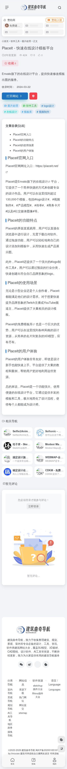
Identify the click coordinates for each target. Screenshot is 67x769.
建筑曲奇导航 (15, 640)
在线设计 (42, 181)
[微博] (29, 664)
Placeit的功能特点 (23, 140)
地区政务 (10, 725)
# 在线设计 (10, 111)
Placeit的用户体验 (23, 150)
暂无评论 (11, 483)
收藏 (12, 63)
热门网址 (22, 699)
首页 (6, 41)
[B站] (45, 664)
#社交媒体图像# (23, 211)
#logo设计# (41, 199)
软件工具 (15, 41)
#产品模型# (23, 205)
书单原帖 (54, 753)
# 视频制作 (43, 111)
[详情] (30, 433)
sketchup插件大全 (38, 687)
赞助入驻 (57, 20)
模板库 (28, 324)
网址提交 (22, 706)
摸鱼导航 (10, 733)
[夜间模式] (61, 748)
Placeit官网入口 (22, 134)
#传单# (39, 205)
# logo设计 (48, 106)
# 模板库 (27, 111)
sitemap (23, 713)
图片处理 (26, 41)
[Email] (37, 664)
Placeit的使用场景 (23, 145)
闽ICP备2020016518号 (47, 750)
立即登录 (33, 506)
